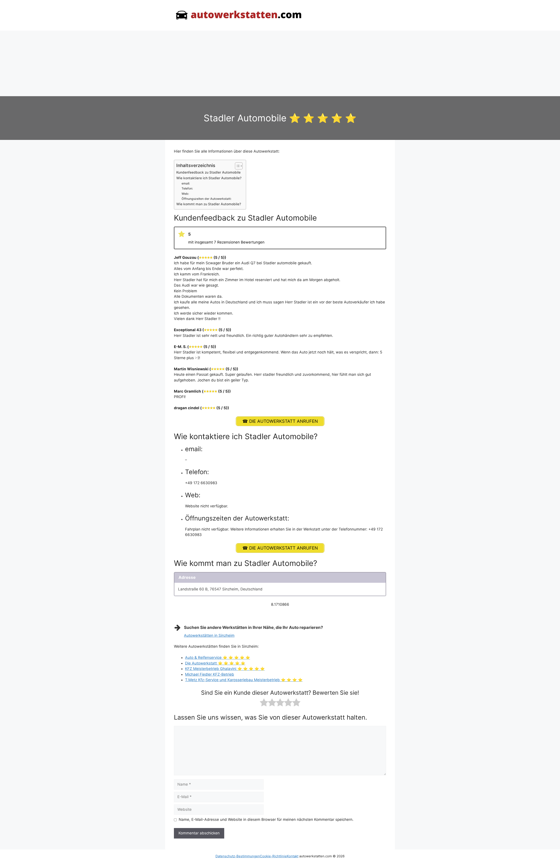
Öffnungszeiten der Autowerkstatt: (206, 198)
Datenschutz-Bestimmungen (237, 856)
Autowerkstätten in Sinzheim (209, 635)
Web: (185, 193)
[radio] (264, 703)
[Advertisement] (280, 63)
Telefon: (187, 188)
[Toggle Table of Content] (237, 166)
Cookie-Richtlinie (273, 856)
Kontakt (292, 856)
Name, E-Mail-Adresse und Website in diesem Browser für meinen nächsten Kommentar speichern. (266, 819)
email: (186, 183)
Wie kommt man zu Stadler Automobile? (208, 204)
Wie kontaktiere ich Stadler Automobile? (209, 178)
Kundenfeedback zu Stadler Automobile (208, 172)
